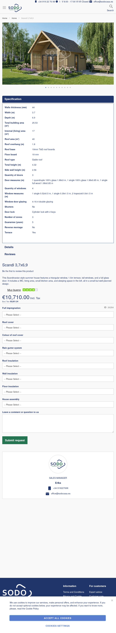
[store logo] (15, 8)
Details (9, 247)
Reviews (10, 254)
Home (4, 18)
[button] (45, 87)
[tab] (58, 99)
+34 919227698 (60, 487)
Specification (13, 99)
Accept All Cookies (57, 618)
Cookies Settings (58, 625)
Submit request (15, 440)
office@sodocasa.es (60, 493)
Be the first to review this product (18, 271)
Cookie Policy (32, 608)
